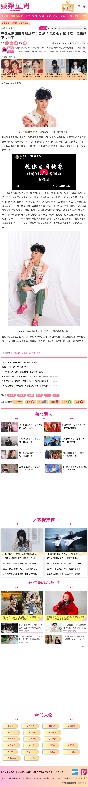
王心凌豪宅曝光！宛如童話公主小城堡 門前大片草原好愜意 (32, 75)
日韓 (70, 16)
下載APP (18, 402)
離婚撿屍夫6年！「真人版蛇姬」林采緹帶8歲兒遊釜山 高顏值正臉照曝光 (21, 618)
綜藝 (55, 16)
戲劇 (63, 16)
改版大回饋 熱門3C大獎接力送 (15, 367)
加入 (41, 402)
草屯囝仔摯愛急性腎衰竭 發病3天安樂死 (20, 563)
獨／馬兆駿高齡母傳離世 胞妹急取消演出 (19, 363)
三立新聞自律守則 (34, 772)
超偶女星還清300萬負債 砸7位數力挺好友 (64, 563)
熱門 (34, 16)
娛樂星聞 (4, 28)
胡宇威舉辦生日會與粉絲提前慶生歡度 (26, 353)
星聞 (48, 16)
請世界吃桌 (17, 16)
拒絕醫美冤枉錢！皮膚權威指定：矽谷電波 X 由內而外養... (26, 376)
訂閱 (29, 402)
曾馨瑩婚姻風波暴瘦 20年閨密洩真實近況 (64, 574)
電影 (77, 16)
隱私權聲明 (20, 772)
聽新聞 (42, 28)
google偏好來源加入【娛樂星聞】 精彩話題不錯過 (22, 372)
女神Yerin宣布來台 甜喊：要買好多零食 (63, 569)
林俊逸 (23, 132)
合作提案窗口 (49, 772)
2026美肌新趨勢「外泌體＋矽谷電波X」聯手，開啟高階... (25, 386)
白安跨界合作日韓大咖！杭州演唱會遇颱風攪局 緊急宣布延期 (54, 75)
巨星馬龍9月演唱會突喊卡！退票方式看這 (20, 569)
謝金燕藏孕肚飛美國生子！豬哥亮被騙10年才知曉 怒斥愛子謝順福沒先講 (10, 75)
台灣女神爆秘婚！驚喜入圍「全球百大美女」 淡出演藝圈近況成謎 (74, 638)
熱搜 (41, 16)
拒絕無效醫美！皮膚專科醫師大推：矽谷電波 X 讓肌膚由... (26, 381)
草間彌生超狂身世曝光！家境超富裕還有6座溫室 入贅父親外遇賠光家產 (65, 618)
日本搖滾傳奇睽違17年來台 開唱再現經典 (63, 554)
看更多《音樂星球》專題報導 (16, 23)
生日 (40, 132)
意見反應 (60, 772)
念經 (33, 132)
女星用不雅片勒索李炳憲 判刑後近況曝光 (20, 574)
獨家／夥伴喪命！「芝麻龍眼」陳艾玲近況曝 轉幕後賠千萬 (76, 75)
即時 (27, 16)
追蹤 (53, 402)
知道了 (83, 783)
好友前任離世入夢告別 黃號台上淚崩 (62, 558)
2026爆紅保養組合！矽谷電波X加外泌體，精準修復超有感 (74, 626)
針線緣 (4, 16)
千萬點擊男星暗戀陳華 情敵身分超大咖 (19, 558)
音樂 (84, 16)
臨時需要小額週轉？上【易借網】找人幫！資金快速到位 (30, 637)
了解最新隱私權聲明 (69, 783)
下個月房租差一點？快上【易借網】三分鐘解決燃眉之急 (30, 626)
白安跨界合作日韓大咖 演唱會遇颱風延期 (19, 554)
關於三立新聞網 (7, 772)
